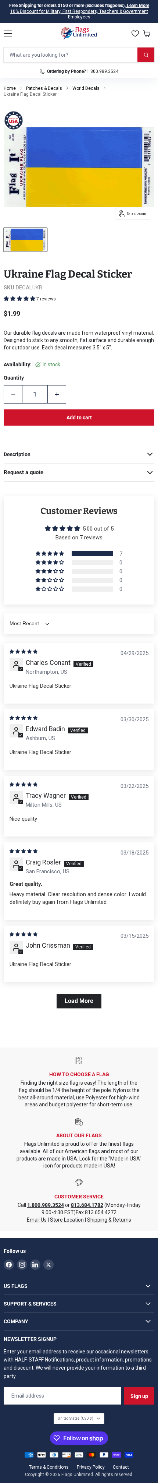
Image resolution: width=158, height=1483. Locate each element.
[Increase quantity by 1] (57, 394)
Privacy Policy (91, 1467)
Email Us (37, 1220)
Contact (121, 1467)
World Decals (86, 88)
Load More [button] (79, 1000)
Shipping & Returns (109, 1220)
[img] (23, 651)
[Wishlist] (135, 33)
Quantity (14, 378)
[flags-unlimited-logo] (79, 33)
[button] (20, 299)
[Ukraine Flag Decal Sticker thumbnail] (25, 239)
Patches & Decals (44, 88)
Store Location (67, 1220)
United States (75, 1418)
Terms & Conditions (49, 1467)
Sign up (139, 1396)
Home (10, 88)
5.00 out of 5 (98, 528)
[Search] (145, 54)
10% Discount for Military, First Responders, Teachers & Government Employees (79, 14)
